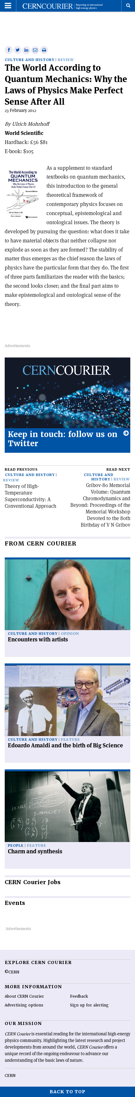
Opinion (70, 633)
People (16, 845)
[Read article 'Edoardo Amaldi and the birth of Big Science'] (67, 700)
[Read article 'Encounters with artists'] (67, 594)
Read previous (21, 469)
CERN (10, 1075)
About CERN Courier (24, 996)
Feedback (79, 996)
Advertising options (24, 1005)
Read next (118, 469)
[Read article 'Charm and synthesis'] (67, 806)
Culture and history (29, 59)
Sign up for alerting (89, 1005)
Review (66, 59)
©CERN (12, 972)
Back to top (67, 1091)
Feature (70, 739)
